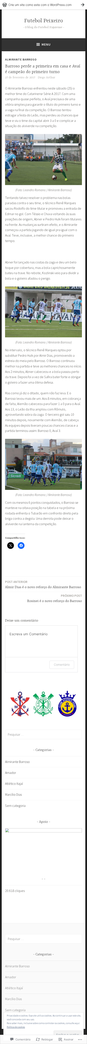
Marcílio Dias (13, 794)
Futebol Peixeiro (43, 21)
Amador (10, 773)
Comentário (62, 664)
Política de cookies (16, 1026)
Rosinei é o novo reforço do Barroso (54, 598)
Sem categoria (15, 805)
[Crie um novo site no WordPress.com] (43, 4)
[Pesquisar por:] (43, 734)
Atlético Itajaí (14, 783)
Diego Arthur (46, 77)
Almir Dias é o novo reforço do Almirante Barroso (43, 584)
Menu (46, 44)
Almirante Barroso (21, 59)
